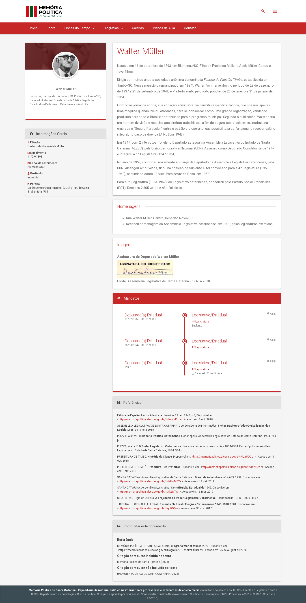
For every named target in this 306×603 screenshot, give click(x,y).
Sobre (51, 28)
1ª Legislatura (200, 347)
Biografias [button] (111, 28)
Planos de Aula (164, 28)
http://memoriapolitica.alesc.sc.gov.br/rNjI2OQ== (148, 508)
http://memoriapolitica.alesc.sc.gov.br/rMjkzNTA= (149, 491)
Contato (190, 28)
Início (34, 28)
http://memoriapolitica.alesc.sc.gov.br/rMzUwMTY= (150, 481)
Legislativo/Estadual (209, 315)
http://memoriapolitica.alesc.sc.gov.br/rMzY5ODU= (224, 456)
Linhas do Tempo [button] (77, 28)
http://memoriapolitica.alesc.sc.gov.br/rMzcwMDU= (150, 419)
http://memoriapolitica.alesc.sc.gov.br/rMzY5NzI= (232, 467)
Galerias (138, 28)
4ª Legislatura (200, 321)
